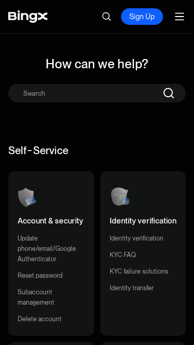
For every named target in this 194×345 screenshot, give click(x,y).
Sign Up (142, 16)
